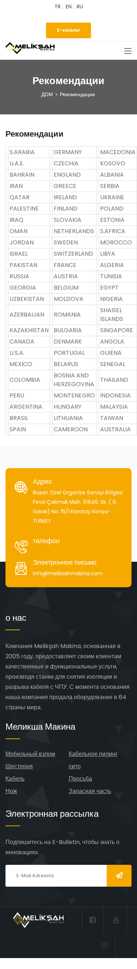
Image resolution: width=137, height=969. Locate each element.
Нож (11, 791)
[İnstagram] (82, 16)
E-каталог (68, 30)
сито (75, 766)
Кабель (14, 778)
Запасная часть (90, 791)
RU (80, 6)
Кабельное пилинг (93, 754)
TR (57, 6)
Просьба (80, 778)
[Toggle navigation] (128, 51)
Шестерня (19, 766)
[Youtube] (71, 16)
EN (69, 6)
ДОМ (47, 94)
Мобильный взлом (30, 754)
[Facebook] (60, 16)
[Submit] (119, 876)
